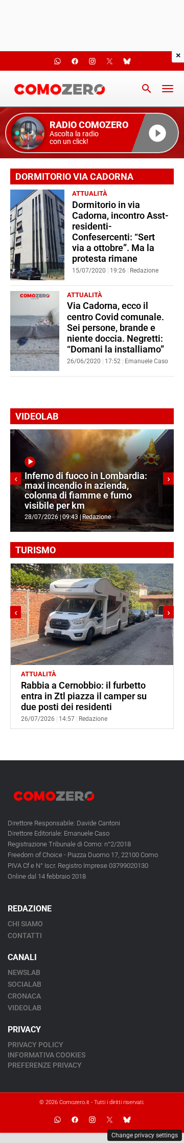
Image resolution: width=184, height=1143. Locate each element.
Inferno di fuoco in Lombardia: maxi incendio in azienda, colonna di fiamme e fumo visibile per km (86, 491)
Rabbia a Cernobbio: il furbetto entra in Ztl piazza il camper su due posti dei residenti (84, 696)
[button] (92, 133)
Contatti (25, 935)
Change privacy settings (144, 1135)
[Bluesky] (126, 1120)
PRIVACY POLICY (35, 1045)
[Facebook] (74, 1120)
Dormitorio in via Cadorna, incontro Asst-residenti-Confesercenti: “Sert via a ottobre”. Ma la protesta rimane (120, 232)
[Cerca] (147, 88)
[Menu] (167, 88)
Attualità (89, 193)
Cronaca (24, 996)
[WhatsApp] (57, 1120)
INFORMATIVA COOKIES (46, 1055)
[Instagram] (92, 1120)
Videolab (24, 1008)
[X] (109, 1120)
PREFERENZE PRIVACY (45, 1065)
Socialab (24, 984)
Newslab (24, 972)
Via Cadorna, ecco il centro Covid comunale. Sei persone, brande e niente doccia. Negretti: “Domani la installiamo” (115, 327)
